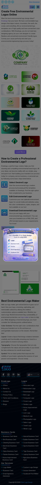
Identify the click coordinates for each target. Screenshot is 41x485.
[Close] (37, 229)
